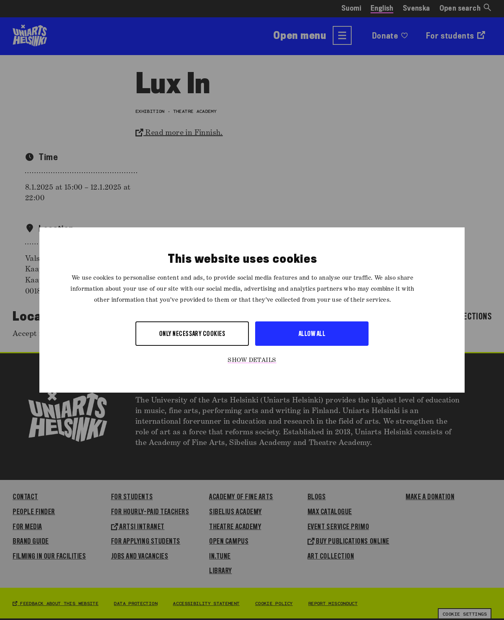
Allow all (311, 333)
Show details (252, 360)
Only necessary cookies (192, 333)
